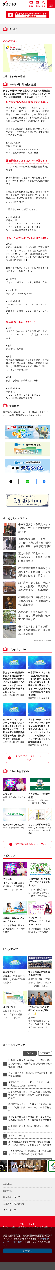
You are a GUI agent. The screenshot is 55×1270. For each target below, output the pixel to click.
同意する (27, 1251)
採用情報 (7, 1191)
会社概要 (7, 1184)
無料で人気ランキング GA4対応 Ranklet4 (39, 1159)
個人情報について (11, 1197)
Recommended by (39, 640)
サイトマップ (9, 1210)
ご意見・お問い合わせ (13, 1203)
